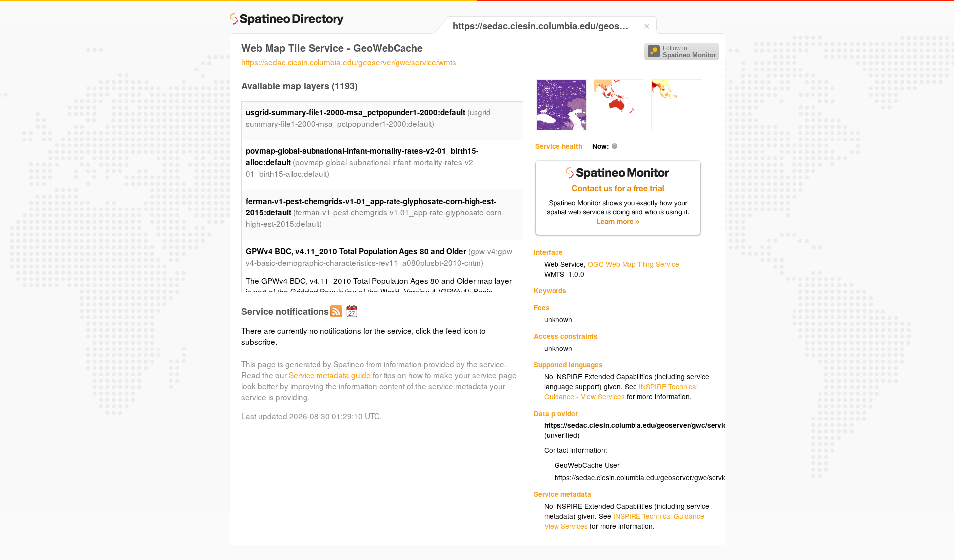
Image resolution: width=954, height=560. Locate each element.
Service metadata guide (330, 374)
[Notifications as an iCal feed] (353, 319)
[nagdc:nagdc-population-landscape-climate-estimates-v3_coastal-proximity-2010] (619, 127)
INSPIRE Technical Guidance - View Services (621, 391)
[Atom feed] (337, 319)
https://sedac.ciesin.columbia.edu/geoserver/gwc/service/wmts (348, 61)
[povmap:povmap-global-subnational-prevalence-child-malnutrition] (676, 127)
